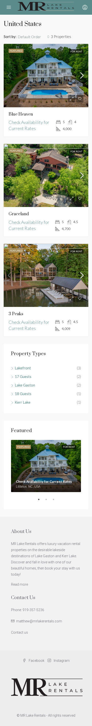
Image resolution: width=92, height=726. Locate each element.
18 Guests (23, 393)
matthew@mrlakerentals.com (39, 621)
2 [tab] (48, 501)
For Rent (76, 51)
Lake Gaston (25, 385)
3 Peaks (16, 314)
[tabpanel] (46, 466)
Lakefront (23, 368)
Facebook (36, 661)
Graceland (19, 214)
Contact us (19, 632)
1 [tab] (41, 501)
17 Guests (23, 376)
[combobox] (33, 37)
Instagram (61, 661)
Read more (19, 584)
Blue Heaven (21, 114)
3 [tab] (55, 501)
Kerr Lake (22, 402)
